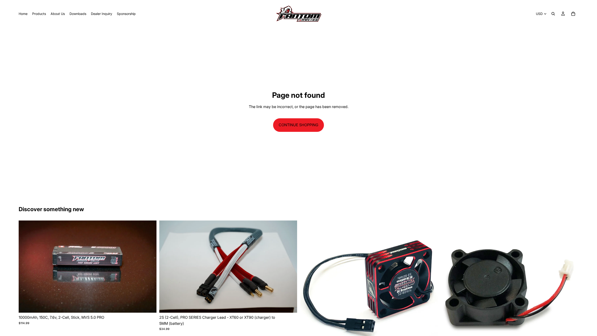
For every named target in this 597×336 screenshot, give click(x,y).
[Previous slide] (26, 267)
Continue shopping (298, 124)
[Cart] (573, 14)
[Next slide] (149, 267)
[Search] (553, 14)
